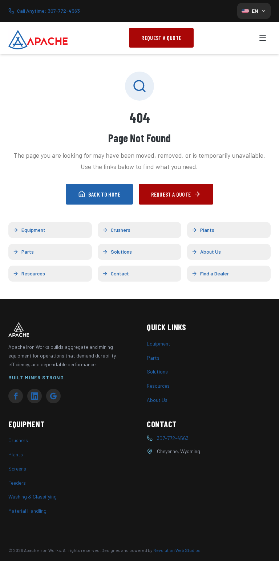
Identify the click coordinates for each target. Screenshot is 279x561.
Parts (27, 252)
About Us (210, 252)
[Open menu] (263, 38)
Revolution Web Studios (177, 550)
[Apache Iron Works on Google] (53, 396)
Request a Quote (161, 37)
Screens (17, 468)
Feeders (17, 483)
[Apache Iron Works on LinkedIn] (34, 396)
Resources (33, 273)
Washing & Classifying (32, 496)
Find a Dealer (214, 273)
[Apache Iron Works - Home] (38, 37)
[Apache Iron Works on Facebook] (15, 396)
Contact (120, 273)
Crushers (120, 230)
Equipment (33, 230)
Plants (207, 230)
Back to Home (104, 194)
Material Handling (27, 511)
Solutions (121, 252)
